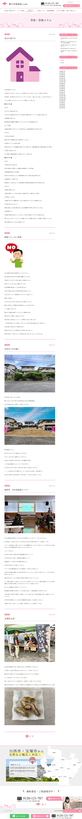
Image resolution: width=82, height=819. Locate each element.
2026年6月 (62, 73)
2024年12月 (62, 80)
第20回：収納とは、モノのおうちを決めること (69, 38)
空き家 (7, 34)
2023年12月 (62, 95)
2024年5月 (62, 88)
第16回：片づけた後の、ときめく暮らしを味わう (69, 51)
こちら (11, 449)
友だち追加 (20, 816)
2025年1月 (62, 78)
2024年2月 (62, 94)
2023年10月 (62, 99)
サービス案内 (20, 10)
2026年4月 (62, 76)
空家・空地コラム (71, 10)
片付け (62, 60)
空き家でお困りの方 (9, 10)
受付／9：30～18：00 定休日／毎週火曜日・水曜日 (51, 5)
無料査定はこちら (71, 6)
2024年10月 (62, 81)
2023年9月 (62, 101)
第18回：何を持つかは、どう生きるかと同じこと (69, 45)
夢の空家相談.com (18, 3)
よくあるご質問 (60, 10)
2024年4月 (62, 90)
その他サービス (41, 10)
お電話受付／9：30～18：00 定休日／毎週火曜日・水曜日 (28, 801)
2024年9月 (62, 83)
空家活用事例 (50, 10)
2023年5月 (62, 106)
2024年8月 (62, 85)
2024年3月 (62, 92)
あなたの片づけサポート (30, 10)
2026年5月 (62, 75)
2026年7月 (62, 71)
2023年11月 (62, 97)
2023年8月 (62, 102)
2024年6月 (62, 87)
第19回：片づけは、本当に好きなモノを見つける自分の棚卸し (69, 42)
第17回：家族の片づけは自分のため (68, 48)
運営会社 (70, 2)
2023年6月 (62, 104)
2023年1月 (62, 108)
